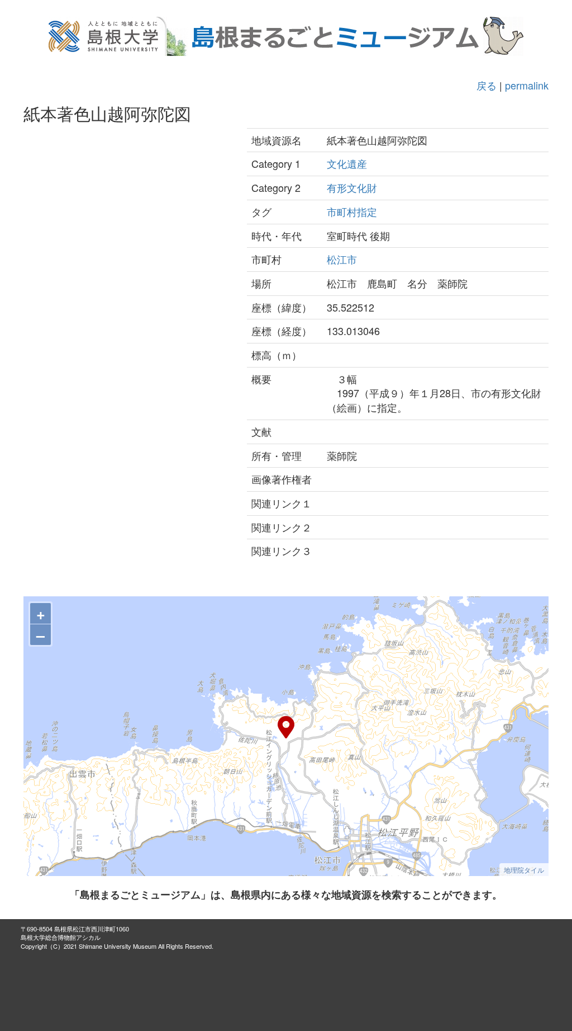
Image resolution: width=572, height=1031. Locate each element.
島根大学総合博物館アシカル (61, 937)
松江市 (342, 259)
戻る (486, 85)
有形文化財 (352, 187)
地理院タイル (524, 869)
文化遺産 (347, 163)
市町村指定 (352, 211)
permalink (527, 85)
